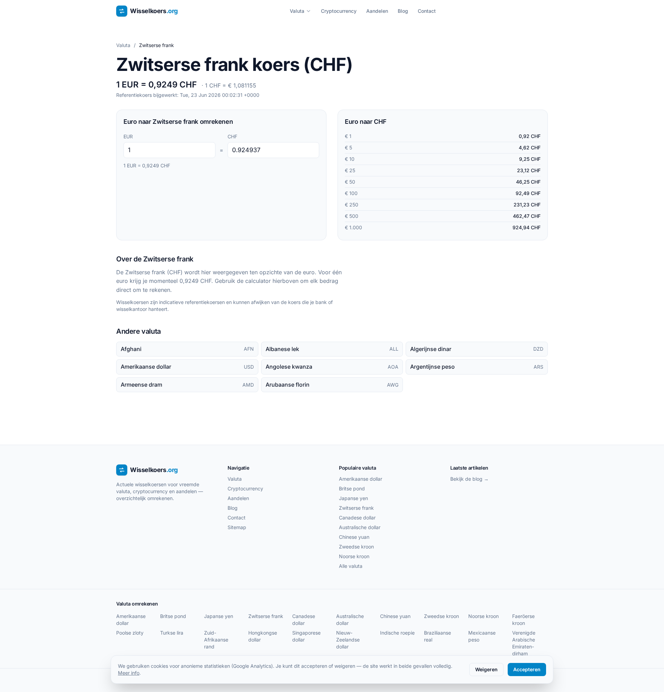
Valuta (297, 11)
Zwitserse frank (356, 508)
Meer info (128, 673)
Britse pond (352, 488)
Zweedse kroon (356, 547)
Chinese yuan (354, 537)
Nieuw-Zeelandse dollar (348, 639)
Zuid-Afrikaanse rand (216, 639)
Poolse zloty (130, 633)
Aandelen (377, 11)
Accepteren (527, 669)
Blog (403, 11)
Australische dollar (359, 527)
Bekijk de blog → (469, 479)
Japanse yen (353, 498)
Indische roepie (397, 633)
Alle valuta (350, 566)
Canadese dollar (357, 517)
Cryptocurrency (339, 11)
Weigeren (486, 669)
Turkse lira (171, 633)
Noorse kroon (354, 556)
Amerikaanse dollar (360, 479)
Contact (427, 11)
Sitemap (237, 527)
